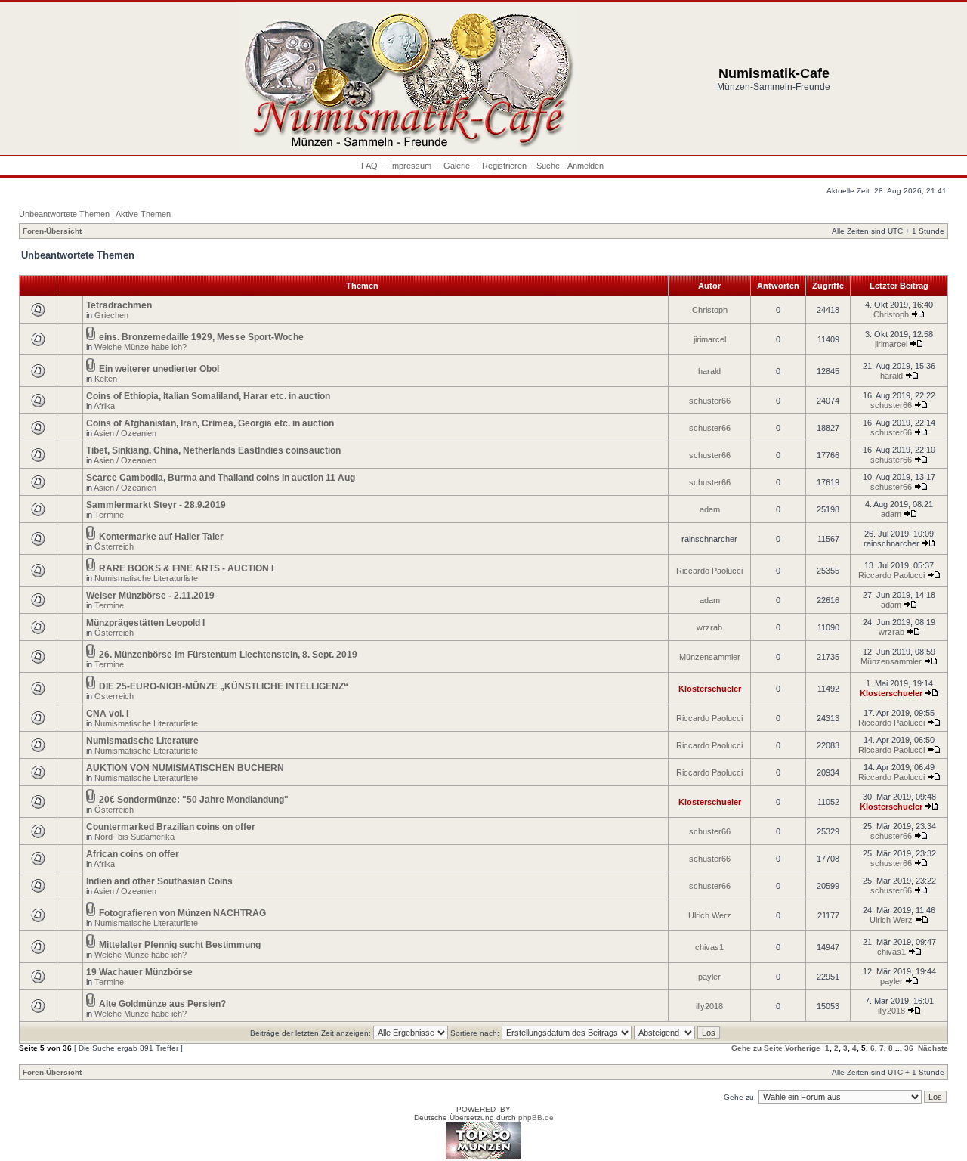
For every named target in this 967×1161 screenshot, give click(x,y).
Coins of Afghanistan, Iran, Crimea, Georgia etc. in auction (210, 423)
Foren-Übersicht (52, 231)
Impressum (410, 165)
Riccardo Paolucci (709, 570)
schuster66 (710, 400)
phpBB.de (536, 1117)
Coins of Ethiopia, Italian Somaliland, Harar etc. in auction (208, 396)
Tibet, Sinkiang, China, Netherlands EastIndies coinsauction (213, 450)
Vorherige (802, 1048)
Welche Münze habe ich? (140, 346)
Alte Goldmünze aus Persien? (162, 1003)
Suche (548, 165)
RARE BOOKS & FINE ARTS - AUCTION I (186, 568)
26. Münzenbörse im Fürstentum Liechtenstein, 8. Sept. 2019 (228, 654)
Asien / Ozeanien (125, 433)
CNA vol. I (107, 713)
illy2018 (709, 1006)
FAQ (369, 165)
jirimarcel (710, 339)
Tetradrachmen (119, 305)
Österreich (114, 546)
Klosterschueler (709, 688)
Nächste (933, 1048)
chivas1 (709, 947)
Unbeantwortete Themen (64, 213)
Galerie (457, 165)
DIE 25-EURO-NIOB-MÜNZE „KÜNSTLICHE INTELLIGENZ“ (223, 686)
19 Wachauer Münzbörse (139, 972)
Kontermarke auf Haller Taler (161, 536)
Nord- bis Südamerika (134, 836)
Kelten (105, 378)
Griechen (111, 315)
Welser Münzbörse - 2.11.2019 (150, 595)
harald (709, 371)
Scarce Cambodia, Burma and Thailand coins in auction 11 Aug (220, 477)
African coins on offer (132, 854)
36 (908, 1048)
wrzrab (709, 627)
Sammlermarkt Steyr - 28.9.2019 (156, 505)
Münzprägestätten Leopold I (145, 623)
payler (709, 976)
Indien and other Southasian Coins (159, 881)
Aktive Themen (143, 213)
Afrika (104, 405)
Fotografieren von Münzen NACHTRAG (182, 913)
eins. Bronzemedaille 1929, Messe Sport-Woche (201, 337)
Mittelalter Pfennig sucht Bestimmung (180, 945)
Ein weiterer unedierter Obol (159, 369)
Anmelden (585, 165)
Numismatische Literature (142, 740)
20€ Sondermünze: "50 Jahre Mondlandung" (194, 799)
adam (710, 509)
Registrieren (504, 165)
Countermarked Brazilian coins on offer (170, 827)
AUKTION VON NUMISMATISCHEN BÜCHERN (185, 768)
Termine (109, 514)
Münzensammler (709, 656)
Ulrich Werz (709, 915)
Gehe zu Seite (757, 1048)
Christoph (710, 309)
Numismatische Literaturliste (146, 578)
